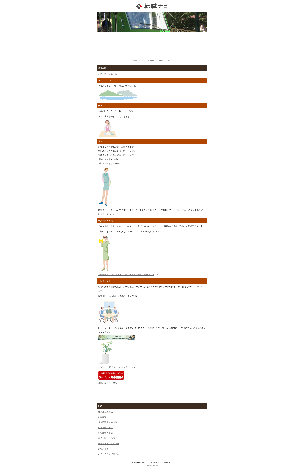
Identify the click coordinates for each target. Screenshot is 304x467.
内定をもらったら (165, 61)
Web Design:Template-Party (152, 465)
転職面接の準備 (105, 433)
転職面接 (151, 61)
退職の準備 (103, 449)
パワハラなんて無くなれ (110, 454)
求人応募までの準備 (107, 422)
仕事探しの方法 (138, 61)
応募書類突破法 (105, 427)
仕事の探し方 (104, 383)
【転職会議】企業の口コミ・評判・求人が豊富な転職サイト (126, 274)
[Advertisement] (152, 47)
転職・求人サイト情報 (108, 443)
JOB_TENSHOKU (148, 462)
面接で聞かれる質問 (107, 438)
